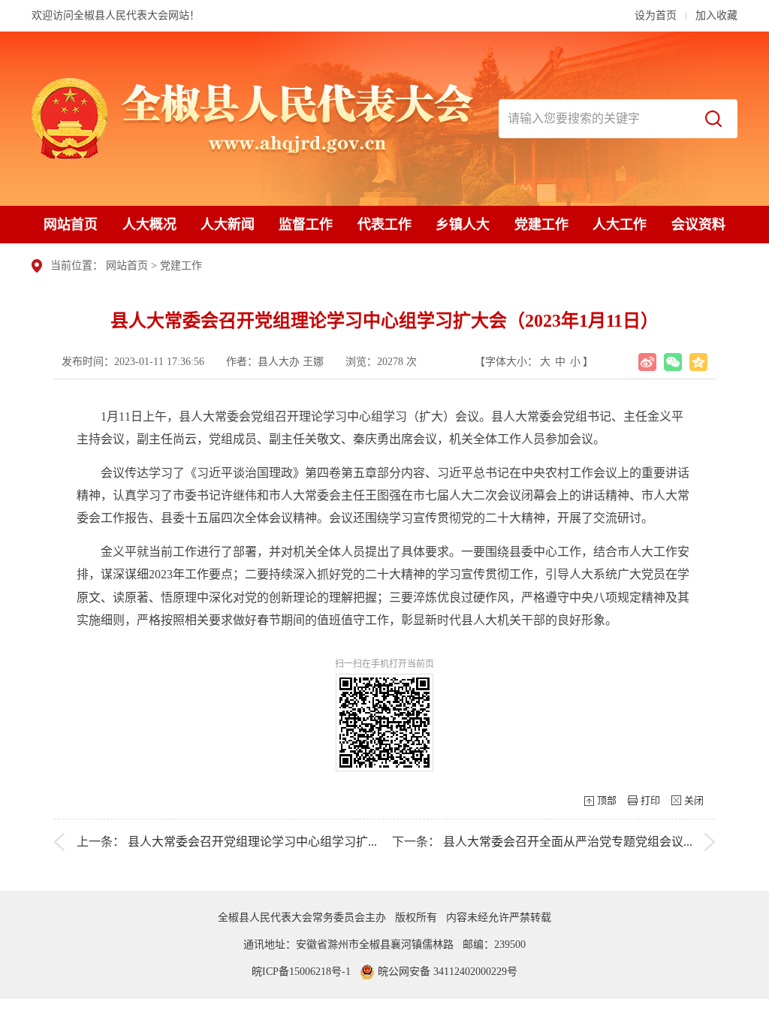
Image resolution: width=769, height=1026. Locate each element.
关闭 (694, 800)
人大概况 (149, 224)
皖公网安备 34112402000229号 (446, 971)
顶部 (607, 800)
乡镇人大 (463, 224)
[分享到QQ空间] (698, 362)
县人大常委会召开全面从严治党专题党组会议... (567, 841)
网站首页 (71, 224)
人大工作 (620, 224)
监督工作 (306, 224)
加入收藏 (716, 15)
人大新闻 (228, 224)
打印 (650, 800)
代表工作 (384, 224)
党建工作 (541, 224)
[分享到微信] (673, 362)
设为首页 (656, 15)
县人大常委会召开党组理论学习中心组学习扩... (252, 841)
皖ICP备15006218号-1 (301, 971)
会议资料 (698, 224)
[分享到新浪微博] (647, 362)
